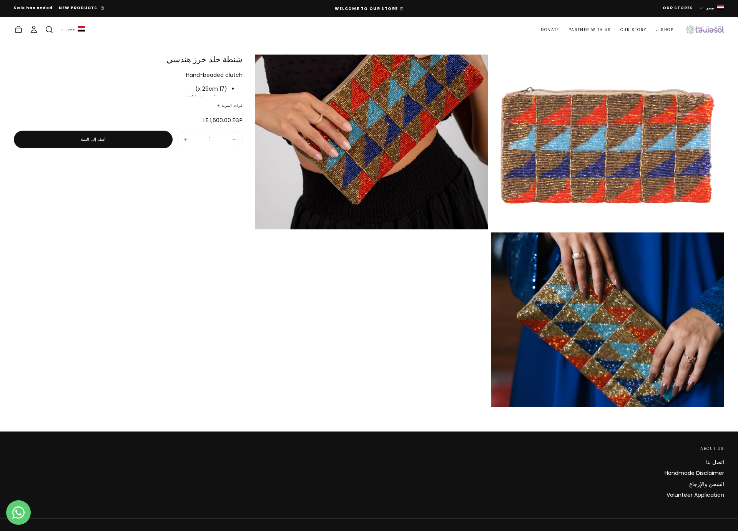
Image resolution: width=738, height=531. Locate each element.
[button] (49, 29)
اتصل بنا (715, 462)
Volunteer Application (695, 495)
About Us (712, 448)
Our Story (633, 30)
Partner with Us (589, 30)
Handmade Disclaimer (694, 473)
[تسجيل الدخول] (33, 29)
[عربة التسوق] (18, 29)
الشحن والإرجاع (706, 484)
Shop (667, 30)
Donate (550, 30)
